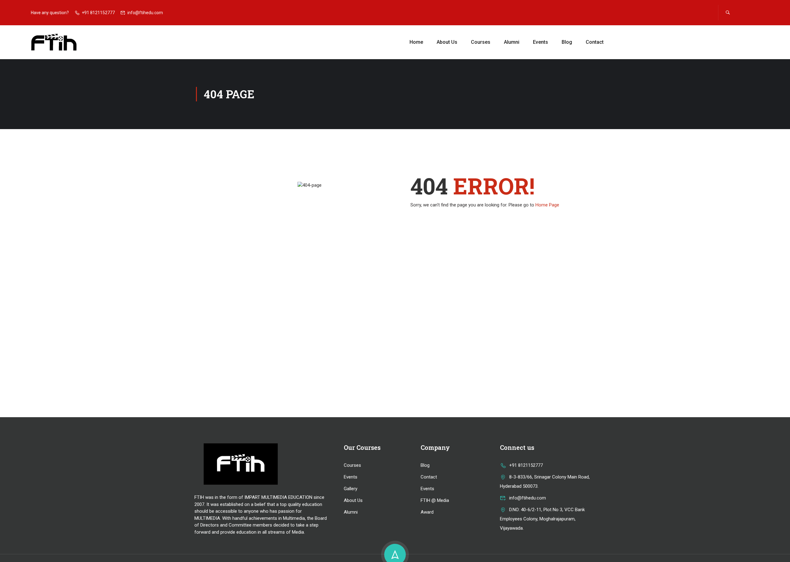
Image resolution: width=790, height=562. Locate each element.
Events (540, 42)
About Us (447, 42)
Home (416, 42)
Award (427, 512)
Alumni (511, 42)
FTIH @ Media (435, 500)
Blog (567, 42)
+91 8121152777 (98, 12)
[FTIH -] (54, 42)
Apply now (721, 42)
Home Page (547, 205)
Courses (480, 42)
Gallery (350, 488)
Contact (595, 42)
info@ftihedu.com (145, 12)
